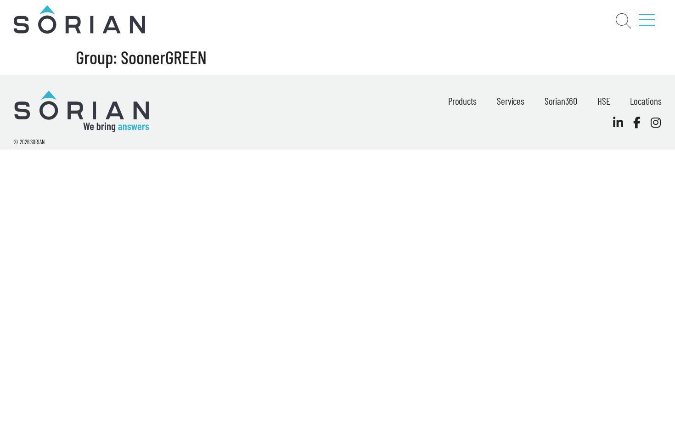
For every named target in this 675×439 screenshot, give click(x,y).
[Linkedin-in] (618, 122)
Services (510, 100)
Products (462, 100)
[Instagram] (656, 122)
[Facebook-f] (637, 122)
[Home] (79, 31)
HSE (603, 100)
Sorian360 (561, 100)
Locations (645, 100)
